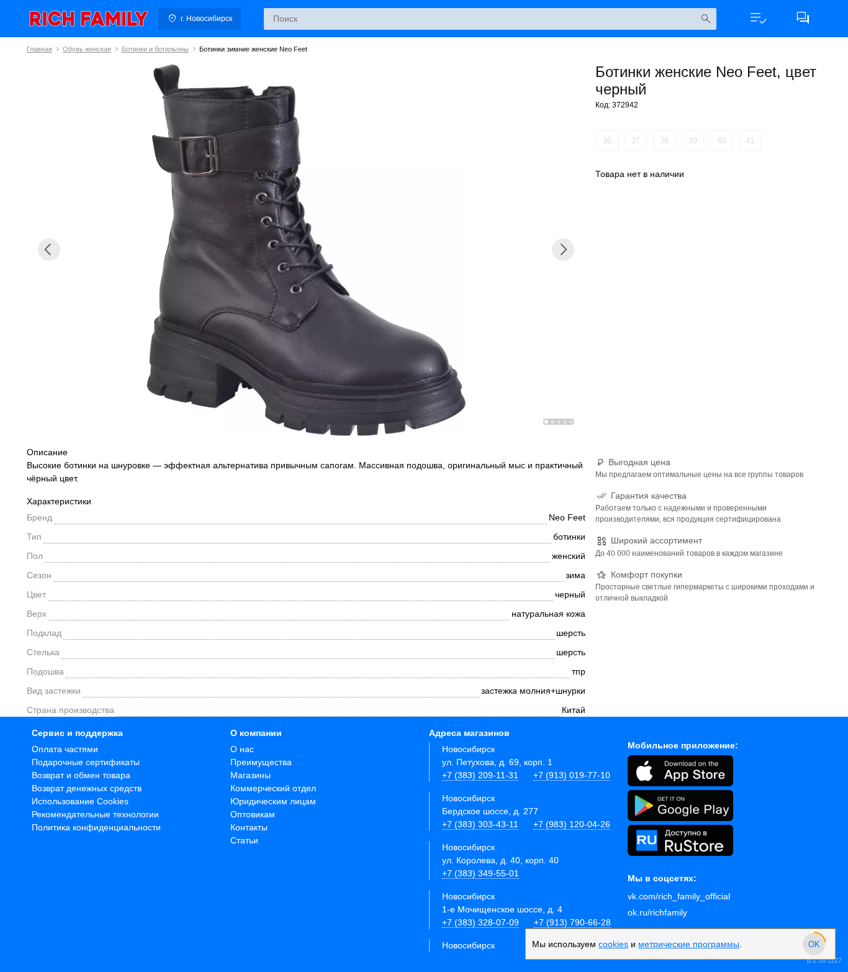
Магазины (250, 775)
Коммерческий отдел (273, 788)
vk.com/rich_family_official (679, 896)
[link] (89, 19)
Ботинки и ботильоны (155, 49)
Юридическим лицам (273, 801)
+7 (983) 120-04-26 (571, 824)
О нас (242, 749)
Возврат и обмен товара (81, 775)
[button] (758, 18)
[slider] (813, 944)
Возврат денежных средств (87, 788)
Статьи (244, 840)
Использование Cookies (80, 801)
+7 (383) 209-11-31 (480, 775)
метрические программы (688, 944)
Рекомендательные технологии (95, 814)
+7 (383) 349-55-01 (480, 873)
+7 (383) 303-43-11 (480, 824)
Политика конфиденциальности (96, 827)
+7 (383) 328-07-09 (480, 922)
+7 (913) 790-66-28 (572, 922)
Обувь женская (87, 49)
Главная (39, 49)
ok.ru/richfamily (657, 912)
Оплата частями (65, 749)
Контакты (249, 827)
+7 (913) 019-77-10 (571, 775)
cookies (613, 944)
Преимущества (261, 762)
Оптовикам (252, 814)
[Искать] (705, 19)
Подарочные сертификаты (86, 762)
